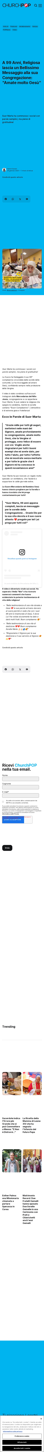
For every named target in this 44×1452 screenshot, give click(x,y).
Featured (13, 26)
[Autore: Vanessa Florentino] (5, 1169)
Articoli (5, 26)
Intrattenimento (24, 26)
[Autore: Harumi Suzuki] (4, 170)
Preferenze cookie (22, 1436)
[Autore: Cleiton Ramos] (26, 1169)
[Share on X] (19, 199)
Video (15, 30)
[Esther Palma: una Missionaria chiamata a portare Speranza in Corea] (11, 1160)
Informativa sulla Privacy (10, 814)
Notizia (35, 26)
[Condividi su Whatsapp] (12, 199)
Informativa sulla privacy (12, 1431)
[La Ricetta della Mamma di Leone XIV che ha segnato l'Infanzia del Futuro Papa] (32, 1083)
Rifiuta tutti (22, 1442)
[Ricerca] (35, 5)
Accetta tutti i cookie (22, 1448)
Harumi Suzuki (12, 169)
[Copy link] (26, 199)
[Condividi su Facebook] (5, 199)
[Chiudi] (41, 1418)
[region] (22, 1433)
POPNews (6, 30)
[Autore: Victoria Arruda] (26, 1091)
